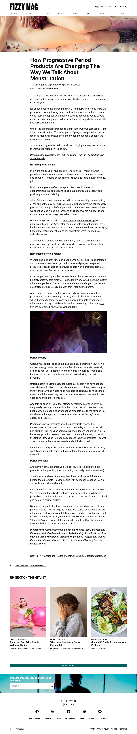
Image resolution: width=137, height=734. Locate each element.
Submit (92, 718)
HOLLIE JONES (53, 89)
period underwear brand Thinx (86, 431)
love (75, 14)
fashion (13, 14)
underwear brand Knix (42, 224)
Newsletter (34, 718)
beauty (61, 14)
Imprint (92, 729)
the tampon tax (97, 410)
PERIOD (45, 431)
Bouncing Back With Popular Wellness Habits (25, 643)
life (87, 14)
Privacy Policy (103, 729)
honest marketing (39, 231)
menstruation (22, 565)
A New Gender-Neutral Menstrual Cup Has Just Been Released (73, 555)
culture (46, 14)
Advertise (104, 6)
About (48, 718)
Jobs (81, 718)
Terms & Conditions (119, 729)
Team (58, 718)
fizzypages (122, 14)
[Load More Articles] (68, 665)
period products (38, 565)
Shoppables (103, 14)
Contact (104, 718)
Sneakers (30, 14)
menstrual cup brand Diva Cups (79, 220)
